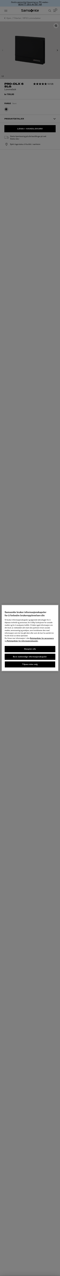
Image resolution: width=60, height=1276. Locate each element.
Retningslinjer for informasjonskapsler (22, 641)
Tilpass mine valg (30, 664)
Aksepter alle (30, 649)
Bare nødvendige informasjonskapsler (30, 657)
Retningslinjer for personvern (42, 638)
